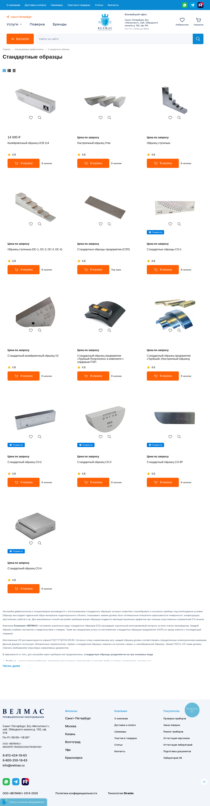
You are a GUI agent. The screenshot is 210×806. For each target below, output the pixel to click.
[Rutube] (200, 5)
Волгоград (73, 742)
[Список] (9, 70)
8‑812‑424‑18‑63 (15, 755)
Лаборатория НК (172, 757)
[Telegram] (193, 5)
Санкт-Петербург (78, 718)
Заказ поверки (171, 725)
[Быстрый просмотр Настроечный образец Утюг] (109, 117)
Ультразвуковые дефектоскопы (29, 49)
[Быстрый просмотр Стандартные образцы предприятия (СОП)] (109, 224)
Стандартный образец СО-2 (25, 462)
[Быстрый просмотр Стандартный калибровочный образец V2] (39, 330)
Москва (70, 726)
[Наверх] (204, 782)
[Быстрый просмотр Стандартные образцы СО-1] (179, 224)
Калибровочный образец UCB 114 (28, 143)
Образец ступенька (158, 143)
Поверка (37, 24)
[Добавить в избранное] (31, 117)
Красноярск (74, 757)
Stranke (129, 793)
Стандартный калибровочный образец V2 (33, 355)
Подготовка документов (177, 751)
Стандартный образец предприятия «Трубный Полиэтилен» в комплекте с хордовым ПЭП (100, 358)
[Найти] (198, 39)
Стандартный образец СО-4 (25, 568)
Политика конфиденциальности (76, 793)
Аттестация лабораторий (177, 744)
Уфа (68, 750)
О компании (13, 5)
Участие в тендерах (79, 5)
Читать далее (11, 666)
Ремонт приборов (173, 731)
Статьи (99, 5)
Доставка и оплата (35, 5)
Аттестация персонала (176, 738)
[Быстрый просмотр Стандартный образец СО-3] (109, 437)
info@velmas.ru (14, 765)
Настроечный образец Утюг (94, 143)
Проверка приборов (174, 718)
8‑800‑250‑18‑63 (15, 760)
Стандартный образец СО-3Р (165, 462)
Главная (6, 49)
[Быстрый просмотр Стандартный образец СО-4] (39, 543)
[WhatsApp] (185, 5)
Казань (70, 734)
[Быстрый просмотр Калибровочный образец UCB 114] (39, 117)
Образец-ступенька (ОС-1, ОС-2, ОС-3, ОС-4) (35, 249)
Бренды (60, 24)
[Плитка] (4, 70)
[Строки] (14, 70)
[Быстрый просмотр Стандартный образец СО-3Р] (179, 437)
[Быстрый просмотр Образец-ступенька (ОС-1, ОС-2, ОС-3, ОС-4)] (39, 224)
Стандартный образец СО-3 (94, 462)
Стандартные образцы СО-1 (164, 249)
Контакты (113, 5)
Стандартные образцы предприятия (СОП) (103, 249)
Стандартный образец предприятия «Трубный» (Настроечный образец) (169, 357)
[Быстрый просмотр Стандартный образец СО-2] (39, 437)
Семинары (57, 5)
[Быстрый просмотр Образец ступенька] (179, 117)
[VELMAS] (105, 22)
